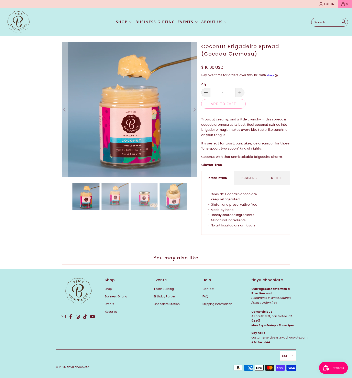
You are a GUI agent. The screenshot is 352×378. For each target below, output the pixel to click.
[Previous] (65, 109)
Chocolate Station (167, 304)
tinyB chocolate (78, 367)
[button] (124, 22)
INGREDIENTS (249, 178)
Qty (204, 84)
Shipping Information (217, 304)
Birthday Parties (165, 296)
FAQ (205, 296)
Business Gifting (116, 296)
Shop (108, 289)
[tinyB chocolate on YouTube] (93, 317)
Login (329, 4)
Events (109, 304)
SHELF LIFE (277, 178)
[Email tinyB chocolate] (63, 317)
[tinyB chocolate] (18, 22)
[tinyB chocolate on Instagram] (78, 317)
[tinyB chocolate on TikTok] (85, 317)
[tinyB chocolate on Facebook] (71, 317)
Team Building (164, 289)
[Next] (194, 109)
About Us (111, 312)
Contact (208, 289)
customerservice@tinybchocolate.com (279, 337)
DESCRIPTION (217, 178)
